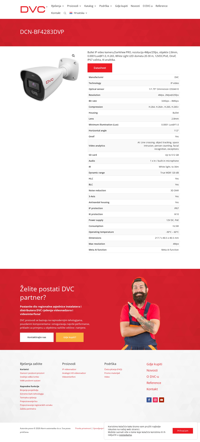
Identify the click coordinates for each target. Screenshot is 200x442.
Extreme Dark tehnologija (32, 393)
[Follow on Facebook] (149, 399)
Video (107, 376)
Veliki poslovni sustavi (30, 380)
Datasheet (100, 68)
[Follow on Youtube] (161, 399)
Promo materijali (112, 373)
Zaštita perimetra (28, 408)
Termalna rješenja (28, 397)
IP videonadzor (69, 369)
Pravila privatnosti (83, 428)
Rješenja (56, 6)
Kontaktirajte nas (37, 337)
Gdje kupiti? (69, 337)
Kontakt (55, 13)
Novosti (135, 6)
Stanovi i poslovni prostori (32, 373)
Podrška (104, 6)
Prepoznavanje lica (28, 401)
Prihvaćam (182, 430)
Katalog (88, 6)
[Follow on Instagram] (155, 399)
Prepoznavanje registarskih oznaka (36, 405)
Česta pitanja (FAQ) (113, 369)
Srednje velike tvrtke (29, 376)
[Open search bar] (65, 13)
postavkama (125, 435)
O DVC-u (148, 6)
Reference (162, 6)
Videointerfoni (68, 376)
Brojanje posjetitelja (29, 390)
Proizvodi (72, 6)
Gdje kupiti (121, 6)
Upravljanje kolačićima (103, 428)
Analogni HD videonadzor (74, 373)
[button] (73, 56)
